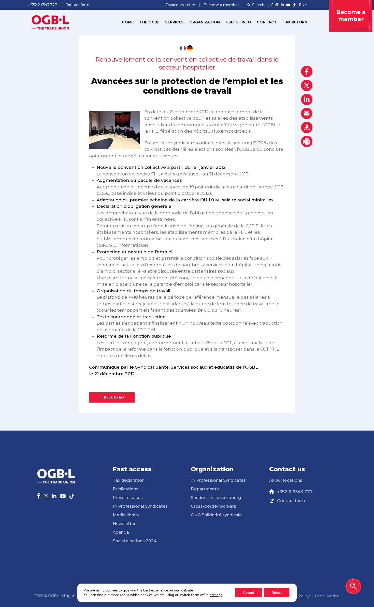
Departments (205, 489)
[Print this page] (306, 141)
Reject (276, 592)
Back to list (114, 397)
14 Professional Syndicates (140, 506)
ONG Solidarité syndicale (216, 515)
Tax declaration (129, 480)
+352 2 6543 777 (295, 491)
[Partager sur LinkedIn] (306, 99)
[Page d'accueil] (50, 21)
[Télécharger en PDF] (306, 127)
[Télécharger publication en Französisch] (183, 48)
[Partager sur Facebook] (306, 71)
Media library (126, 515)
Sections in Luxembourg (216, 497)
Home (128, 22)
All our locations (285, 480)
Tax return (295, 22)
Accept (248, 592)
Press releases (128, 497)
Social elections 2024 (134, 541)
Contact (267, 22)
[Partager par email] (306, 113)
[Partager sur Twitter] (306, 85)
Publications (125, 489)
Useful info (238, 22)
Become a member (222, 5)
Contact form (291, 500)
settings (216, 595)
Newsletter (124, 523)
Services (174, 22)
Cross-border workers (213, 506)
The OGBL (149, 22)
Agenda (121, 532)
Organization (204, 22)
